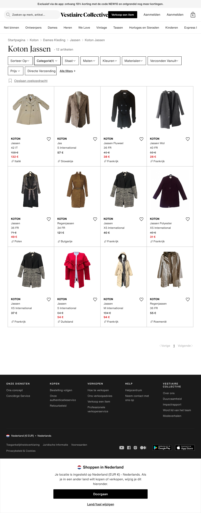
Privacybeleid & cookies (21, 451)
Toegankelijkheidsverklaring (23, 445)
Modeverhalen (172, 416)
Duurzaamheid (172, 399)
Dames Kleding (54, 40)
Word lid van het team (177, 410)
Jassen (75, 40)
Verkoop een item (122, 15)
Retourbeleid (58, 406)
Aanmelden (151, 15)
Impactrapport (172, 405)
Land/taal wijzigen (100, 504)
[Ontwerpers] (44, 27)
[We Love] (93, 27)
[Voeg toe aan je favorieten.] (48, 139)
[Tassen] (126, 27)
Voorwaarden (79, 445)
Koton (34, 40)
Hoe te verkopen (98, 390)
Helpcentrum (133, 390)
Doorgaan (100, 494)
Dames (53, 27)
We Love (84, 27)
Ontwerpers (33, 27)
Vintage (101, 27)
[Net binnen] (22, 27)
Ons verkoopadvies (100, 396)
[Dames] (60, 27)
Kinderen (171, 27)
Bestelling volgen (61, 390)
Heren (68, 27)
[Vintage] (110, 27)
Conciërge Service (18, 396)
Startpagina (16, 40)
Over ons (169, 393)
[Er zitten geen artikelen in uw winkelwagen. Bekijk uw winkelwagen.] (193, 14)
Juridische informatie (55, 445)
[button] (193, 14)
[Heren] (75, 27)
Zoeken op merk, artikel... (28, 15)
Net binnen (11, 27)
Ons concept (14, 390)
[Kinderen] (181, 27)
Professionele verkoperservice (98, 409)
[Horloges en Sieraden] (162, 27)
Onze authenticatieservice (63, 398)
